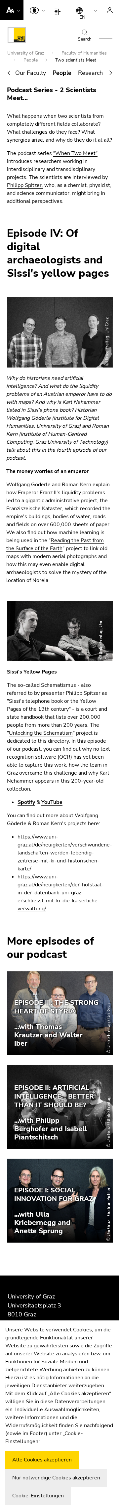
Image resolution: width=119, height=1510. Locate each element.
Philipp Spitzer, (25, 185)
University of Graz (26, 53)
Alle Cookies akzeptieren (42, 1459)
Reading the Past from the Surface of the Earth (55, 544)
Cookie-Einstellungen (38, 1495)
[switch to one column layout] (59, 10)
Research (90, 73)
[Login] (109, 10)
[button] (11, 10)
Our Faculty (30, 73)
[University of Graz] (17, 36)
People (31, 60)
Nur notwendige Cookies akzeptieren (56, 1477)
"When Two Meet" (75, 153)
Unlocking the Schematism (41, 733)
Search (85, 39)
